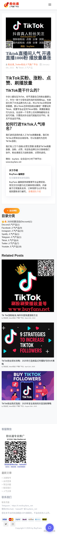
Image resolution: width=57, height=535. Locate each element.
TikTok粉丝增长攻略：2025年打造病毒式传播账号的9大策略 (28, 362)
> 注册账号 (6, 478)
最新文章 (7, 473)
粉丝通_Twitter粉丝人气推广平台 (23, 64)
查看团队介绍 (34, 191)
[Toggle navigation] (49, 4)
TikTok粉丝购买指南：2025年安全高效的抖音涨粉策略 (26, 403)
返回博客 (13, 211)
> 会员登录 (6, 481)
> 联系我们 (6, 488)
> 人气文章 (6, 491)
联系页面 (5, 502)
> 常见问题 (6, 484)
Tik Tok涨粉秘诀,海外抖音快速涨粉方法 (20, 315)
